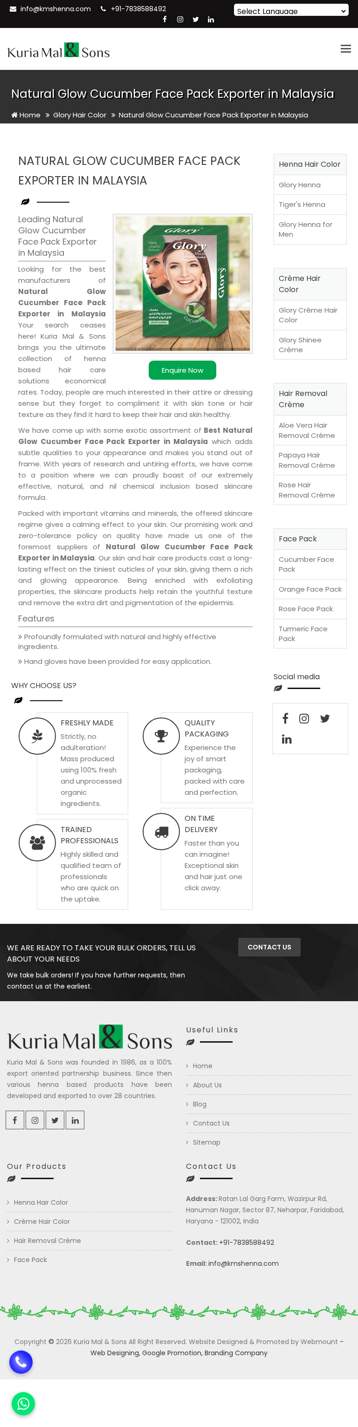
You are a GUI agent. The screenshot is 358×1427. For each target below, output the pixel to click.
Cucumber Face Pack (306, 564)
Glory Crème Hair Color (308, 315)
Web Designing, (115, 1353)
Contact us (269, 947)
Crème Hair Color (42, 1221)
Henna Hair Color (41, 1202)
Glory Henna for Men (305, 229)
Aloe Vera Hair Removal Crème (307, 430)
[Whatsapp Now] (23, 1403)
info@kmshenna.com (56, 9)
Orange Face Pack (310, 589)
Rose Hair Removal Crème (307, 489)
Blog (200, 1104)
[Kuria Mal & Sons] (58, 49)
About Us (207, 1085)
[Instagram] (180, 19)
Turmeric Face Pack (303, 633)
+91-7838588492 (138, 9)
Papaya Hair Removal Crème (307, 460)
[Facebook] (165, 19)
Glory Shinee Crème (300, 345)
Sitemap (206, 1142)
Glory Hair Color (80, 115)
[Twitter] (195, 19)
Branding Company (236, 1353)
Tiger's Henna (302, 204)
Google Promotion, (172, 1353)
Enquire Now (182, 370)
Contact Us (211, 1123)
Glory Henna (300, 185)
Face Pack (30, 1259)
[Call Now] (21, 1365)
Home (29, 115)
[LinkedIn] (211, 19)
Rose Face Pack (306, 609)
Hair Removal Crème (47, 1240)
